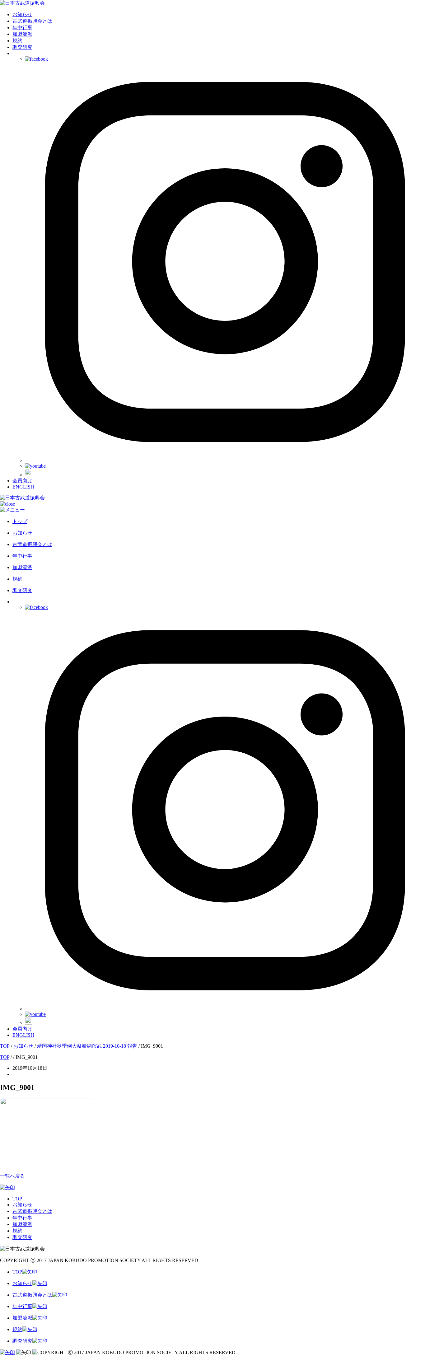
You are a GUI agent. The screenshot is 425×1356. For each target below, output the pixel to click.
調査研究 (22, 47)
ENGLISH (23, 486)
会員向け (22, 480)
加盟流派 (22, 34)
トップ (19, 521)
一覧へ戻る (12, 1176)
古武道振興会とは (32, 21)
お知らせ (22, 14)
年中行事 (22, 27)
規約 (17, 40)
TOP (17, 1198)
